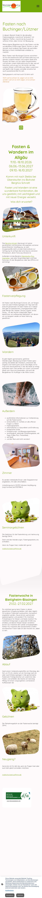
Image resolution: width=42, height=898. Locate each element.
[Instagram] (21, 128)
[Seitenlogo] (11, 6)
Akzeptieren (9, 895)
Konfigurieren (9, 890)
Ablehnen (20, 895)
